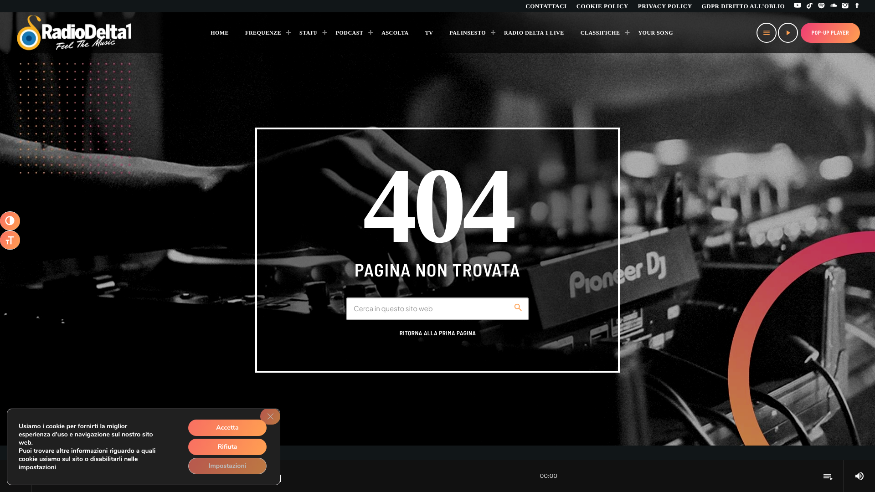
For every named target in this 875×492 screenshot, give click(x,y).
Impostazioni (228, 465)
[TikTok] (809, 6)
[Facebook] (857, 6)
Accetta (227, 427)
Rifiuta (227, 446)
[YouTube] (797, 6)
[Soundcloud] (833, 6)
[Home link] (74, 33)
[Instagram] (845, 6)
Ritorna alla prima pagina (438, 333)
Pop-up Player (830, 33)
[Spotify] (821, 6)
